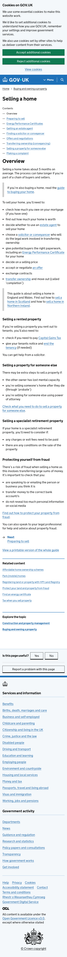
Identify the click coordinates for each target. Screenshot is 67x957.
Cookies (30, 882)
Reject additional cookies (33, 61)
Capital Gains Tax (49, 338)
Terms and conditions (16, 892)
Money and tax (12, 781)
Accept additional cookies (33, 52)
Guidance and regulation (18, 835)
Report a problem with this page (33, 669)
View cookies (33, 69)
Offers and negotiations (20, 138)
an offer (38, 268)
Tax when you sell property (17, 600)
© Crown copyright (33, 948)
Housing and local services (20, 775)
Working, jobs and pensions (20, 801)
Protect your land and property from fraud (25, 588)
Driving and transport (16, 749)
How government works (18, 860)
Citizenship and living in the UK (22, 730)
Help (5, 882)
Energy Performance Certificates (25, 123)
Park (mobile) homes (14, 575)
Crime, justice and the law (19, 736)
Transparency (11, 854)
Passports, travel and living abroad (25, 788)
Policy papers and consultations (23, 848)
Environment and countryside (21, 768)
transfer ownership (18, 279)
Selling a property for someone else (26, 148)
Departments (11, 822)
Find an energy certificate (16, 594)
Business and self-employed (21, 717)
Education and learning (17, 755)
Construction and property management (26, 623)
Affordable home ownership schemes (23, 569)
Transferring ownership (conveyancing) (28, 143)
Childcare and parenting (18, 723)
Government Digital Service (20, 902)
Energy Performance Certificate (43, 252)
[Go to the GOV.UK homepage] (15, 80)
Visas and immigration (16, 794)
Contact (42, 887)
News (6, 828)
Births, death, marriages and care (24, 710)
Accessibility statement (18, 887)
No (53, 656)
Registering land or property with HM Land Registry (31, 582)
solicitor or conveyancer (34, 234)
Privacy (17, 882)
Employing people (14, 762)
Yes (38, 656)
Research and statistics (18, 841)
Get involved (10, 867)
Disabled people (13, 742)
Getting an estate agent (20, 128)
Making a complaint (18, 153)
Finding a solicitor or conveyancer (25, 133)
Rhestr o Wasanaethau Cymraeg (23, 897)
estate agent (48, 225)
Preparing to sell (16, 118)
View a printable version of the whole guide (30, 550)
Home (5, 88)
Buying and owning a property (30, 88)
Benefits (7, 704)
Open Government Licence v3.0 (23, 918)
